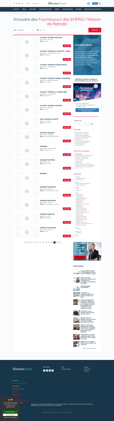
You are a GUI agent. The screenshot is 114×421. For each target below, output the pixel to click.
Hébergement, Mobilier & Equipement (83, 136)
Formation (32, 9)
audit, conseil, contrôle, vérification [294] (84, 155)
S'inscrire (95, 3)
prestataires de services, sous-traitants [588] (84, 165)
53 (37, 242)
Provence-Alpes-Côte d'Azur (84, 223)
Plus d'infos (67, 46)
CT (77, 188)
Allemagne (77, 176)
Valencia (78, 190)
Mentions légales (66, 369)
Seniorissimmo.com (36, 405)
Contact (28, 3)
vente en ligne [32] (79, 159)
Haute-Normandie (81, 209)
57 (49, 242)
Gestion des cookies (68, 412)
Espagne (77, 187)
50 (28, 242)
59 (55, 242)
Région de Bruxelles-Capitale (82, 183)
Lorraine (79, 215)
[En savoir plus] (87, 92)
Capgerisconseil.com (62, 404)
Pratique (78, 9)
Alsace (79, 194)
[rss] (22, 3)
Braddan (78, 232)
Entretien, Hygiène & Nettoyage (82, 135)
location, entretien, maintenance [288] (83, 164)
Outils (14, 397)
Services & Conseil (79, 145)
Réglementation (68, 9)
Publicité (86, 371)
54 (40, 242)
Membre (89, 3)
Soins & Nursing (78, 139)
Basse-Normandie (81, 198)
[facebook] (14, 3)
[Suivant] (60, 242)
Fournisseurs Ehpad (45, 9)
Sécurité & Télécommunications (82, 132)
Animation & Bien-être (80, 143)
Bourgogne (80, 199)
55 (43, 242)
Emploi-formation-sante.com (77, 404)
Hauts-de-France (81, 218)
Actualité (16, 9)
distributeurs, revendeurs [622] (81, 158)
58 (51, 242)
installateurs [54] (79, 161)
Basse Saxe (78, 179)
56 (46, 242)
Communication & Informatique (82, 142)
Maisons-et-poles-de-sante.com (52, 405)
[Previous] (26, 242)
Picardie (79, 220)
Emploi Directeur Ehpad (19, 383)
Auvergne (80, 197)
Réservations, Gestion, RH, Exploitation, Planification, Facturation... (87, 110)
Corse (79, 205)
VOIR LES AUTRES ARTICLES (90, 348)
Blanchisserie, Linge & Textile (81, 134)
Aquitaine (80, 195)
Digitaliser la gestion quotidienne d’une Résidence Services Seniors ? (86, 80)
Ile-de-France (80, 211)
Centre (79, 202)
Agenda (57, 9)
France (76, 192)
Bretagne (80, 201)
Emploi (24, 9)
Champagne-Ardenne (82, 204)
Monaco (77, 235)
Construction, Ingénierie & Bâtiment (83, 141)
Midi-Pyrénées (81, 216)
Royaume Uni (78, 231)
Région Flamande (80, 185)
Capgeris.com (35, 404)
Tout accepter (10, 412)
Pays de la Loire (81, 219)
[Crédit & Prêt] (87, 251)
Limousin (80, 213)
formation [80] (78, 162)
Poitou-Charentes (81, 222)
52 (34, 242)
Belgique (77, 182)
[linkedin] (19, 3)
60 (57, 242)
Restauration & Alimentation (81, 138)
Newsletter (35, 3)
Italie (76, 227)
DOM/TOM (80, 206)
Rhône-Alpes (80, 224)
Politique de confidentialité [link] (10, 417)
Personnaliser (10, 415)
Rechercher (95, 30)
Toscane (78, 228)
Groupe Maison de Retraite (92, 9)
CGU (62, 367)
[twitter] (17, 3)
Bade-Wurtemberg (80, 178)
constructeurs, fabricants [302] (81, 156)
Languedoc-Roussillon (82, 212)
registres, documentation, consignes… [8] (84, 166)
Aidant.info (89, 404)
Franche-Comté (81, 208)
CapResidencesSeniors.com (48, 404)
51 (31, 242)
